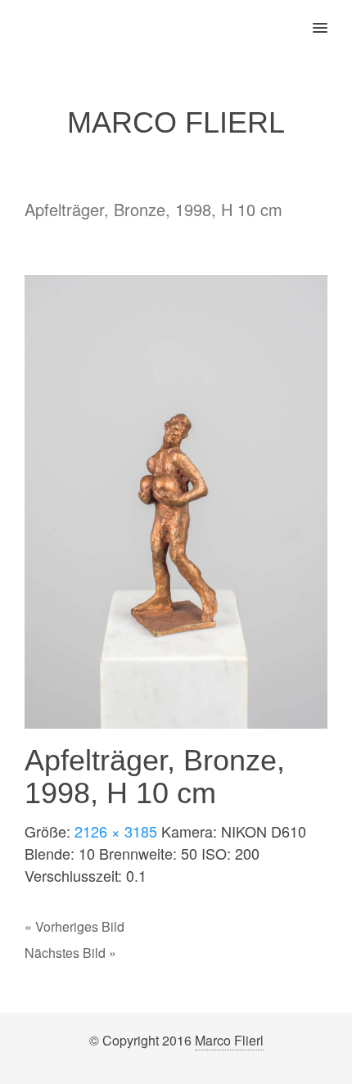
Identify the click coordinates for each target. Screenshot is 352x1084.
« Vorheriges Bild (74, 926)
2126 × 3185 (115, 831)
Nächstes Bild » (70, 952)
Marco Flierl (229, 1040)
